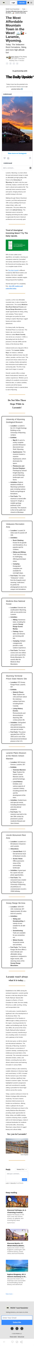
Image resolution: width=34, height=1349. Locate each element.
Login (13, 3)
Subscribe (22, 3)
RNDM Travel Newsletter (12, 9)
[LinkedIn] (17, 1328)
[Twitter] (12, 1328)
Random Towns (13, 56)
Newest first (20, 1169)
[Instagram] (22, 1328)
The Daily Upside (13, 270)
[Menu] (28, 2)
